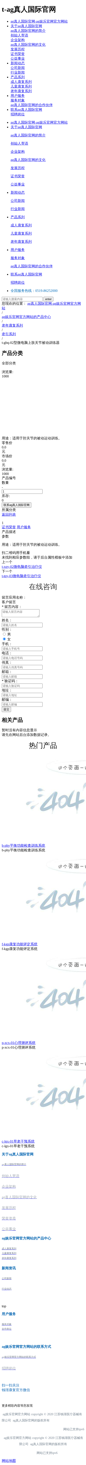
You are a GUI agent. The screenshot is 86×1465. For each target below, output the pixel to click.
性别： (7, 629)
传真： (7, 662)
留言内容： (12, 607)
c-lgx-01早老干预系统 (18, 1141)
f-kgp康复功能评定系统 (19, 944)
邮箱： (7, 672)
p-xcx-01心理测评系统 (19, 1043)
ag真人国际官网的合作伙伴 (32, 105)
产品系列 (18, 77)
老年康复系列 (21, 91)
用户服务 (18, 96)
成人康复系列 (21, 82)
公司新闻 (18, 68)
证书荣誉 (18, 54)
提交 (6, 709)
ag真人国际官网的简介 (28, 31)
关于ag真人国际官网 (26, 26)
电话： (7, 653)
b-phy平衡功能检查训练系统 (23, 845)
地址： (7, 690)
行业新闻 (18, 72)
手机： (7, 644)
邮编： (7, 699)
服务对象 (18, 100)
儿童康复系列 (21, 86)
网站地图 (9, 1461)
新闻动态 (18, 63)
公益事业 (18, 58)
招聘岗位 (18, 114)
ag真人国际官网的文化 (28, 44)
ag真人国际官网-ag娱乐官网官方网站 (39, 21)
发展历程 (18, 49)
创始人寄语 (19, 35)
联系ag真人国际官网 (26, 109)
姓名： (7, 620)
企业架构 (18, 40)
